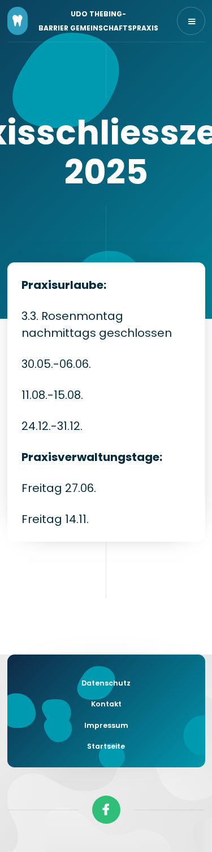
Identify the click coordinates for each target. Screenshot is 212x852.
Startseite (106, 746)
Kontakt (106, 704)
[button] (191, 21)
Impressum (106, 725)
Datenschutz (106, 683)
